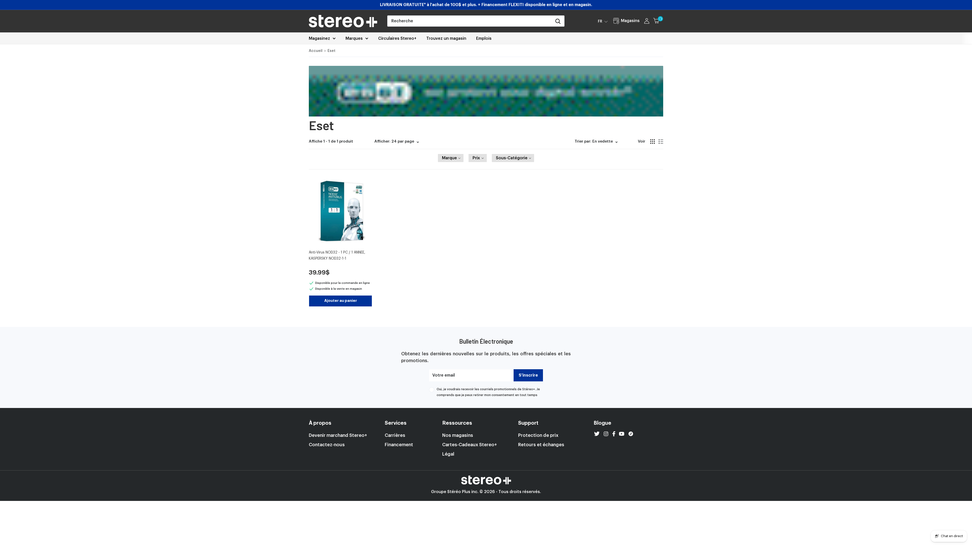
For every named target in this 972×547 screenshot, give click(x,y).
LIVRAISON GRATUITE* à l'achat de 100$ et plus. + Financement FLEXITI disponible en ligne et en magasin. (486, 5)
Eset (331, 51)
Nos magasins (457, 435)
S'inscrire (528, 375)
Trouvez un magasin (446, 38)
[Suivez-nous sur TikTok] (631, 434)
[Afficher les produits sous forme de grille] (652, 141)
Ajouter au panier (340, 301)
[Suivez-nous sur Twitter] (597, 434)
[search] (470, 21)
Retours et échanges (541, 444)
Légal (448, 454)
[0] (658, 21)
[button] (603, 21)
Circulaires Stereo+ (397, 38)
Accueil (315, 51)
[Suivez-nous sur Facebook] (613, 433)
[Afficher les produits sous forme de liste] (661, 141)
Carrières (395, 435)
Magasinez (319, 38)
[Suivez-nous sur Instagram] (606, 434)
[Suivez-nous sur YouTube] (621, 434)
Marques (354, 38)
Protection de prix (538, 435)
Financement (399, 444)
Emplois (484, 38)
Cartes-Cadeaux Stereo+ (469, 444)
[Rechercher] (558, 21)
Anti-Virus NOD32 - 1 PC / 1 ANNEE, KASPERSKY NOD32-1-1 (337, 255)
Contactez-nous (327, 444)
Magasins (630, 21)
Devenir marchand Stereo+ (338, 435)
